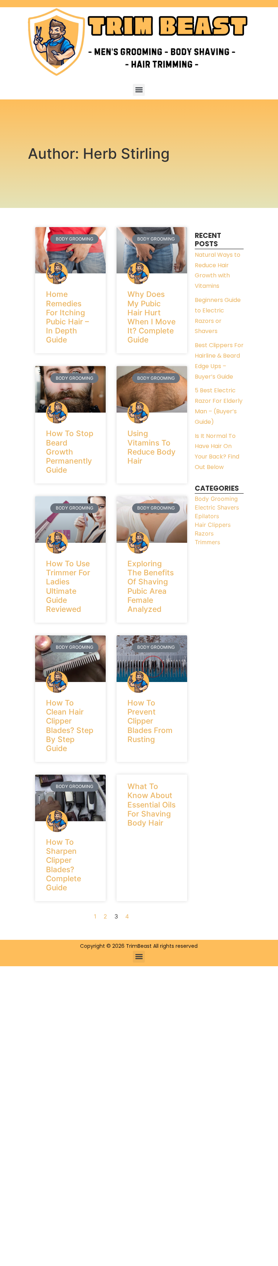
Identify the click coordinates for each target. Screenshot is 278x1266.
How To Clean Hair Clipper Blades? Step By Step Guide (69, 725)
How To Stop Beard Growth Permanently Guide (69, 451)
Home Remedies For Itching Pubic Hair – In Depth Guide (67, 317)
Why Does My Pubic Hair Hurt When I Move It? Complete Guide (151, 317)
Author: (99, 153)
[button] (139, 90)
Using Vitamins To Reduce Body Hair (151, 447)
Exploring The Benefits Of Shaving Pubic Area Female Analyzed (150, 586)
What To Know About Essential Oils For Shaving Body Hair (151, 804)
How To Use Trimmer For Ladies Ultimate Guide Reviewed (68, 586)
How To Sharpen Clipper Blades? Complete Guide (63, 864)
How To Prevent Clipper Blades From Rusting (150, 721)
